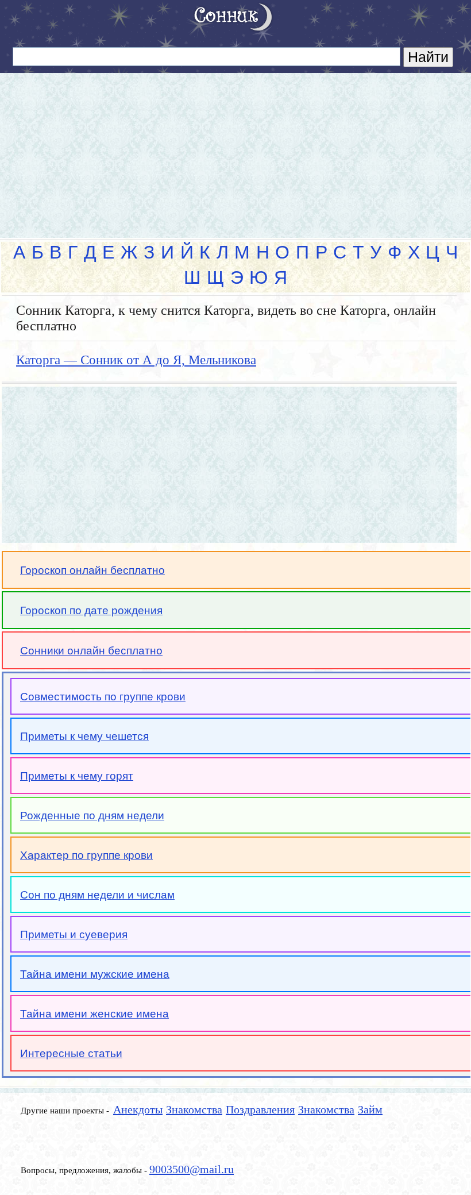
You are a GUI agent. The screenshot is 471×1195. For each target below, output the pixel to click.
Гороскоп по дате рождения (91, 610)
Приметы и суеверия (74, 934)
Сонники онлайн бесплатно (91, 651)
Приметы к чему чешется (84, 736)
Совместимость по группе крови (103, 697)
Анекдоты (138, 1109)
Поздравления (260, 1109)
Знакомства (194, 1109)
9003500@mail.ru (191, 1169)
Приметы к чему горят (76, 776)
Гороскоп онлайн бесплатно (92, 570)
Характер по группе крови (86, 855)
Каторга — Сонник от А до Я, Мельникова (136, 360)
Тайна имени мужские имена (94, 974)
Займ (370, 1109)
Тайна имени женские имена (94, 1014)
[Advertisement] (235, 150)
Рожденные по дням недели (92, 815)
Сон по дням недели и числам (97, 895)
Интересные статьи (71, 1053)
